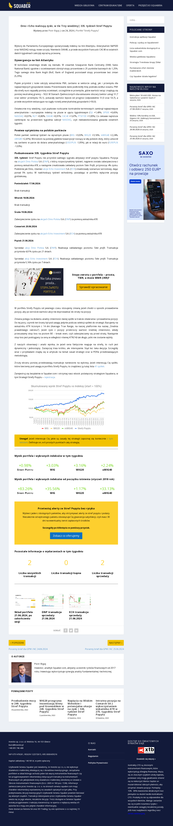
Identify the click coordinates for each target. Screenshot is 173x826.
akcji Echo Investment (36, 258)
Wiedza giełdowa (84, 5)
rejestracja (49, 377)
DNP (45, 161)
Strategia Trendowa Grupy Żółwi (145, 62)
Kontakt (92, 749)
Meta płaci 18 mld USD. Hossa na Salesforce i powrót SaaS (145, 96)
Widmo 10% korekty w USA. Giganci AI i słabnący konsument (145, 116)
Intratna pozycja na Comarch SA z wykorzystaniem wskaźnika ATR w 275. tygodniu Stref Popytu (108, 707)
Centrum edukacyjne (110, 5)
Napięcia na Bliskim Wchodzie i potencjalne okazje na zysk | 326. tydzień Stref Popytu (80, 707)
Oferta (130, 5)
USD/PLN (71, 142)
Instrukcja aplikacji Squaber (143, 37)
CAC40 (65, 116)
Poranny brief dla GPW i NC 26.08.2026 (142, 128)
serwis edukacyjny (136, 813)
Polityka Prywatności (98, 763)
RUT (35, 116)
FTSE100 (82, 116)
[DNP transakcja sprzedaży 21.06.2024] (52, 608)
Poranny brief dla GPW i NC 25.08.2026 (142, 137)
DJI (91, 112)
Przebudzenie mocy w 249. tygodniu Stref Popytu (23, 703)
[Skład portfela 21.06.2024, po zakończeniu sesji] (25, 608)
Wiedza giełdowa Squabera (142, 56)
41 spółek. (100, 366)
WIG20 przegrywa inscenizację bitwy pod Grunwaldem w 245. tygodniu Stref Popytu (51, 706)
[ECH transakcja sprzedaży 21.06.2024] (80, 608)
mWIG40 (105, 135)
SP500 (106, 112)
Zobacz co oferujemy (66, 536)
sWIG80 (18, 138)
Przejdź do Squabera (150, 5)
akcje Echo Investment (54, 168)
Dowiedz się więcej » (146, 759)
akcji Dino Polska (34, 247)
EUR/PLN (113, 142)
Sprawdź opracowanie (93, 287)
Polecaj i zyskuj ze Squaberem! (144, 42)
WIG (72, 135)
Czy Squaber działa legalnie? (143, 76)
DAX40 (49, 116)
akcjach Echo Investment (52, 233)
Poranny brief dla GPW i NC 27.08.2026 (142, 107)
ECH (73, 168)
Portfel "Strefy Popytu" (87, 30)
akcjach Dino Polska (28, 161)
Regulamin (93, 756)
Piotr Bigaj (54, 30)
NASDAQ (18, 116)
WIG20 (87, 135)
